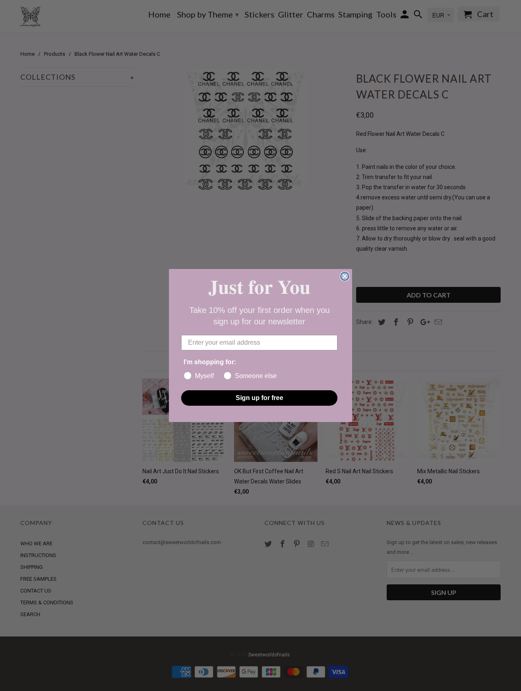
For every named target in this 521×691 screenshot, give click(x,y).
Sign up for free (259, 397)
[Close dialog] (345, 276)
